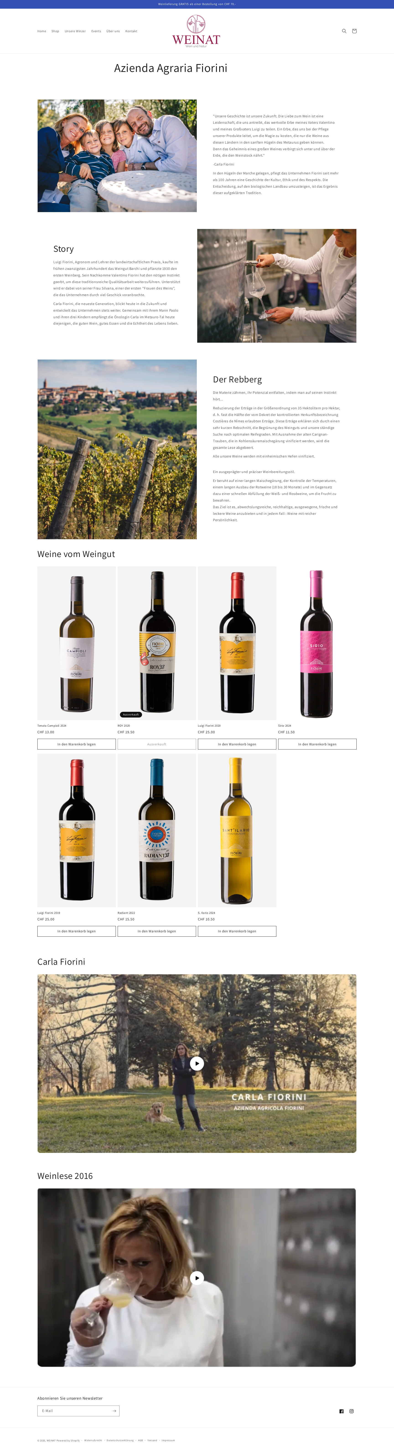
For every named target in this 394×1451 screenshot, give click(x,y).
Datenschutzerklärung (120, 1440)
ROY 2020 (124, 726)
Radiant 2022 (126, 913)
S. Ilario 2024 (206, 913)
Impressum (168, 1440)
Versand (152, 1440)
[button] (344, 31)
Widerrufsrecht (93, 1440)
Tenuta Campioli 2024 (51, 726)
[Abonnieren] (114, 1411)
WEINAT (51, 1440)
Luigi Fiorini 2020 (209, 726)
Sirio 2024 (284, 726)
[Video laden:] (197, 1063)
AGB (140, 1440)
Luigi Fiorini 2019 (48, 913)
